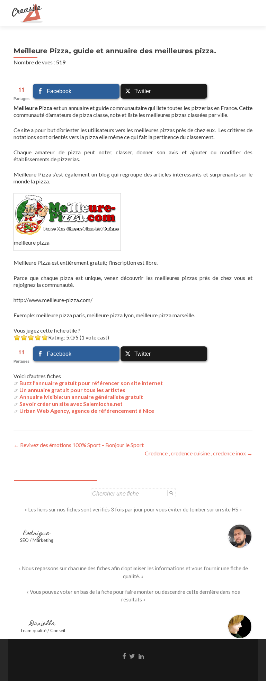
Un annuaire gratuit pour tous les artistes (72, 390)
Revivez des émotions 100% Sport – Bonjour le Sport (79, 445)
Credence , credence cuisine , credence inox (198, 453)
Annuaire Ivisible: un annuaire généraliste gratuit (81, 396)
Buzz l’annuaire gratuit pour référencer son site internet (91, 383)
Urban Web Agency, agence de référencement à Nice (86, 410)
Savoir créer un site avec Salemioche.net (71, 403)
